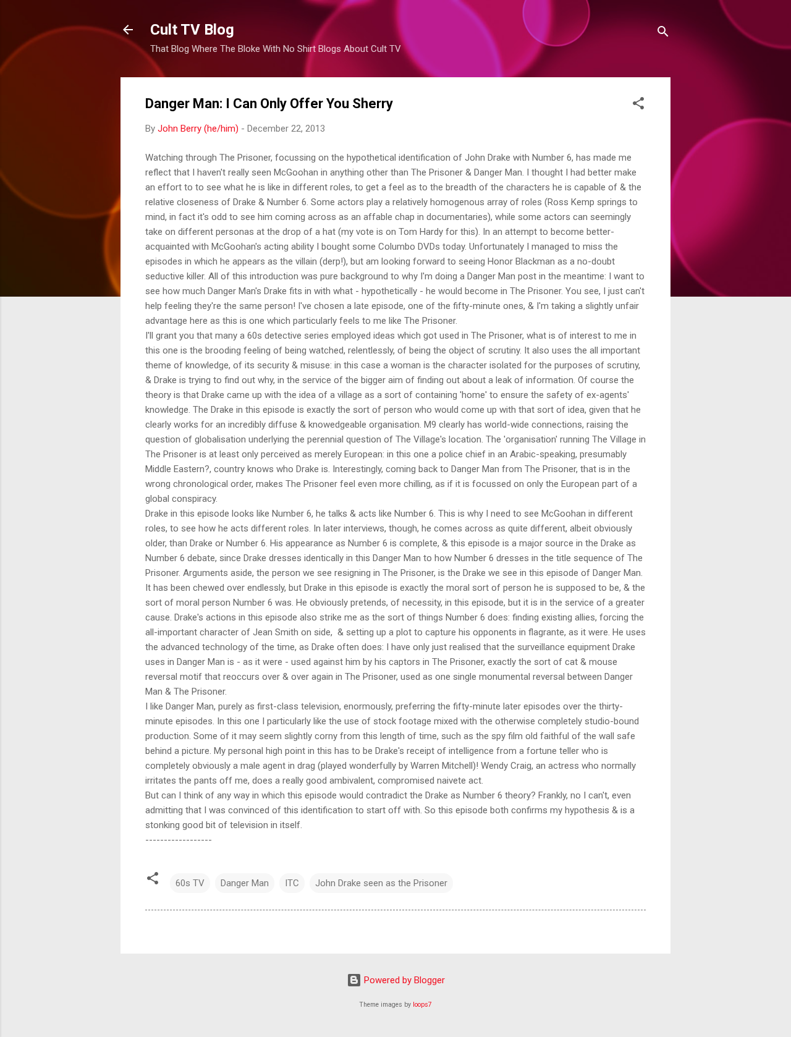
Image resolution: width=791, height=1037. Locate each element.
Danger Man (245, 883)
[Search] (663, 34)
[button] (638, 105)
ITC (292, 883)
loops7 (422, 1005)
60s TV (190, 883)
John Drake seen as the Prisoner (381, 883)
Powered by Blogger (403, 980)
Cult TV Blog (192, 29)
